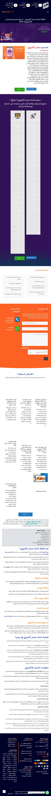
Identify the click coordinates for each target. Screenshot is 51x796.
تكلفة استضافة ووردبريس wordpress (26, 760)
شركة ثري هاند (45, 552)
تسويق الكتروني (11, 744)
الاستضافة (29, 584)
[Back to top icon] (4, 791)
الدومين (47, 591)
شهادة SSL (46, 602)
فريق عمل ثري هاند (26, 776)
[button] (37, 277)
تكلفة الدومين (45, 536)
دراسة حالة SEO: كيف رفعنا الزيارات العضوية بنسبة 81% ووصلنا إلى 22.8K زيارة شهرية (25, 449)
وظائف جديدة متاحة (26, 772)
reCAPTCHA (25, 348)
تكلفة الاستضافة (44, 534)
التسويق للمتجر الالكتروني (43, 541)
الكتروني (15, 758)
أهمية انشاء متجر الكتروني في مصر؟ (40, 543)
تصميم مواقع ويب (12, 754)
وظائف (16, 794)
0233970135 (10, 322)
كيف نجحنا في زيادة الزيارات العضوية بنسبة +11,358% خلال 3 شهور (11, 402)
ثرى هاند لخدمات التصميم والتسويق (24, 792)
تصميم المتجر (45, 539)
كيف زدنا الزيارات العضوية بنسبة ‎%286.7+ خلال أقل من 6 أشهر (25, 402)
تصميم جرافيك (11, 746)
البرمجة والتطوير (11, 742)
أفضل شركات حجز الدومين (33, 594)
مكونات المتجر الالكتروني (43, 544)
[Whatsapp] (47, 792)
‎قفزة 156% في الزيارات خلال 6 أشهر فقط (10, 443)
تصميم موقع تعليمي (8, 766)
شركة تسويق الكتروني (9, 772)
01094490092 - (9, 321)
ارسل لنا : (23, 3)
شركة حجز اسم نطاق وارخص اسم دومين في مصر (26, 753)
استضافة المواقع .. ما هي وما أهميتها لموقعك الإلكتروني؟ (26, 746)
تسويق (8, 567)
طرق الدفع (28, 774)
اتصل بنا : (35, 3)
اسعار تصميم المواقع (10, 778)
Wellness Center (41, 491)
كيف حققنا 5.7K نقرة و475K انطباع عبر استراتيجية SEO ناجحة (40, 450)
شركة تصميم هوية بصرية (10, 776)
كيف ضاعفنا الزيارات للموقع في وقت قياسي (10, 486)
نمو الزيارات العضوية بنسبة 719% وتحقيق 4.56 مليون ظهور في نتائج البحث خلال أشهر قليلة (40, 403)
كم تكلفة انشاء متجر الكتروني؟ (41, 533)
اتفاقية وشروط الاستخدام (25, 770)
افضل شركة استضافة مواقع (10, 770)
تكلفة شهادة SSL (44, 538)
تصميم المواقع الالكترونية (10, 616)
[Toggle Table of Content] (47, 531)
